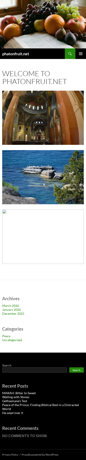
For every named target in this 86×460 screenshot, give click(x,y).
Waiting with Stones (15, 397)
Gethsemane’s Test (14, 401)
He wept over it (12, 413)
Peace (6, 336)
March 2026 (10, 305)
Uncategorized (12, 340)
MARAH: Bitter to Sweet (19, 393)
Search (6, 365)
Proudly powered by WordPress (40, 454)
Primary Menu (80, 53)
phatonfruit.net (15, 53)
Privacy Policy (10, 454)
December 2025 (13, 313)
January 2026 (11, 309)
